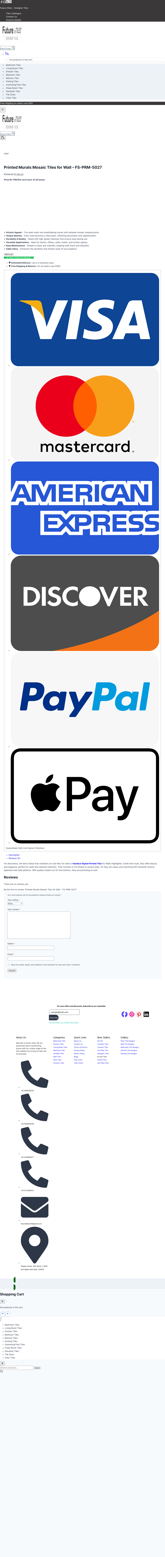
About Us (77, 1041)
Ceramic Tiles (58, 1063)
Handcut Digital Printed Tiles (87, 863)
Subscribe (54, 1018)
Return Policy (79, 1053)
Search (37, 1368)
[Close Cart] (2, 1302)
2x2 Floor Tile (102, 1050)
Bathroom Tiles (13, 65)
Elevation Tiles (13, 91)
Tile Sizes (10, 94)
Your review (14, 909)
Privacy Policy (79, 1050)
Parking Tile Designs (129, 1053)
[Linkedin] (7, 2)
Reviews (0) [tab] (14, 858)
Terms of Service (80, 1047)
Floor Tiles (57, 1060)
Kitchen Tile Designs (129, 1050)
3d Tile (100, 1041)
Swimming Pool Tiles (16, 85)
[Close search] (2, 1363)
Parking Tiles (12, 81)
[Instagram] (4, 2)
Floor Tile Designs (128, 1041)
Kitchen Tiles (12, 71)
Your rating (13, 900)
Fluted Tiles (102, 1060)
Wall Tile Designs (127, 1044)
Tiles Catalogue (13, 13)
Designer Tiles (103, 1053)
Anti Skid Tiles (103, 1063)
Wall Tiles (57, 1056)
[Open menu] (2, 109)
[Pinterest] (10, 2)
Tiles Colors (78, 1063)
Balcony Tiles (12, 78)
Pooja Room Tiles (14, 88)
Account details (13, 20)
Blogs (76, 1056)
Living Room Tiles (14, 68)
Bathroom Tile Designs (130, 1047)
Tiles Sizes (78, 1060)
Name (11, 943)
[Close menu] (0, 1319)
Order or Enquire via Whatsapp (20, 258)
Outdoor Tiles (102, 1044)
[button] (19, 257)
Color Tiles (11, 98)
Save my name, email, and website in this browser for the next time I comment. (45, 965)
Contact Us (11, 16)
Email (10, 954)
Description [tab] (14, 855)
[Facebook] (1, 2)
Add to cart (9, 254)
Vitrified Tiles (58, 1053)
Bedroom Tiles (13, 75)
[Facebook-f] (125, 1014)
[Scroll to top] (2, 1314)
